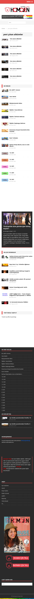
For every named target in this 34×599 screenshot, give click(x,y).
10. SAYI (11, 179)
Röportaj (4, 498)
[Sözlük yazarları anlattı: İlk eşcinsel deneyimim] (5, 280)
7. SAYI (3, 395)
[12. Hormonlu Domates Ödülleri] (5, 303)
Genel (3, 488)
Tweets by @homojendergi (9, 317)
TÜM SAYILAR (5, 501)
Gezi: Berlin (12, 96)
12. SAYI (11, 166)
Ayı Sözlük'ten (5, 485)
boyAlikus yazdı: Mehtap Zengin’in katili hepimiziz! (19, 271)
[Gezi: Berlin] (5, 97)
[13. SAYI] (5, 160)
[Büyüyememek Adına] (5, 104)
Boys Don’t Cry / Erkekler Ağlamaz (19, 264)
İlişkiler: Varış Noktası (15, 110)
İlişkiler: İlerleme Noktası (16, 116)
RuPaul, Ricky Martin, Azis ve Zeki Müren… (19, 145)
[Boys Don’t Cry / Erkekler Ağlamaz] (5, 265)
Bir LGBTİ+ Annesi (14, 90)
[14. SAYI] (5, 154)
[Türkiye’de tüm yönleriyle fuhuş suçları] (17, 223)
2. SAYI (3, 408)
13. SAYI (11, 159)
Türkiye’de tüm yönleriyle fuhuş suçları (16, 227)
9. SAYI (3, 389)
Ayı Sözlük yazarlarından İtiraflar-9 (19, 424)
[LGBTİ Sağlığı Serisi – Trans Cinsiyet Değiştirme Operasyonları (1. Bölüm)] (5, 295)
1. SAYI (3, 410)
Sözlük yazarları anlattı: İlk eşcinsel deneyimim (20, 279)
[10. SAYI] (5, 180)
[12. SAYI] (5, 167)
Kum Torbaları (13, 138)
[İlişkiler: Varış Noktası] (5, 111)
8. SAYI (3, 392)
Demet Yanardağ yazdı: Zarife (18, 287)
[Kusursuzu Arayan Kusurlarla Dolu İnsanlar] (5, 131)
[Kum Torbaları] (5, 139)
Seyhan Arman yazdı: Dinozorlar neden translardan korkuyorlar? (20, 256)
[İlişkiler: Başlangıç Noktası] (5, 124)
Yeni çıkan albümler (16, 39)
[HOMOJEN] (17, 9)
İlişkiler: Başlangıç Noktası (17, 123)
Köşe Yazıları (5, 490)
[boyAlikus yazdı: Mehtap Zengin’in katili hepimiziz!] (5, 272)
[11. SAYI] (5, 174)
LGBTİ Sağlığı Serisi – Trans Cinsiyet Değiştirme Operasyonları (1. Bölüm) (20, 294)
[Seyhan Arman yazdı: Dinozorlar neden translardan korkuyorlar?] (5, 257)
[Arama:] (17, 22)
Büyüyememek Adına (15, 103)
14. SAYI (11, 153)
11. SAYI (11, 173)
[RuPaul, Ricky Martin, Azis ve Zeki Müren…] (5, 145)
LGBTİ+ (3, 496)
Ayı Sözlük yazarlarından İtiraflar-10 (20, 418)
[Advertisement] (14, 199)
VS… (3, 503)
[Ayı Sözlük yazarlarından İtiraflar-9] (5, 425)
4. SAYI (3, 402)
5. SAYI (3, 400)
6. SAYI (3, 397)
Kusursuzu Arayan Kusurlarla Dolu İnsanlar (19, 130)
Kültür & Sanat (5, 493)
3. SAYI (3, 405)
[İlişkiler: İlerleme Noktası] (5, 117)
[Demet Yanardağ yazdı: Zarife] (5, 288)
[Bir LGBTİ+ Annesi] (5, 91)
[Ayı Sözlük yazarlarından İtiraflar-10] (5, 419)
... (6, 244)
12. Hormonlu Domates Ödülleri (18, 302)
